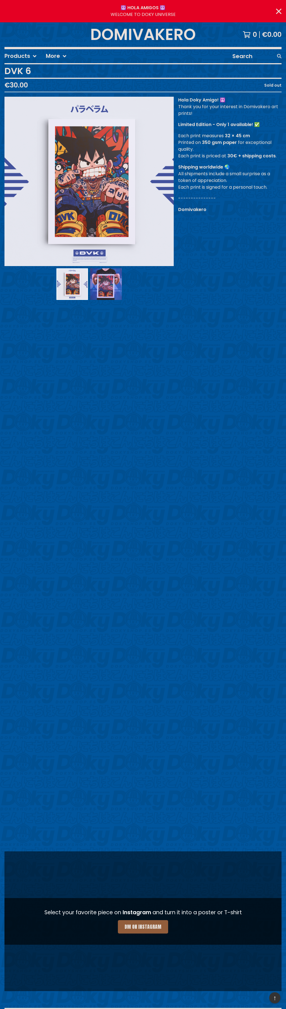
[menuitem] (20, 56)
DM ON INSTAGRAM (143, 926)
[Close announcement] (279, 11)
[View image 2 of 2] (106, 284)
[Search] (279, 56)
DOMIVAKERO (143, 34)
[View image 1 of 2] (72, 284)
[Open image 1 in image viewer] (89, 181)
